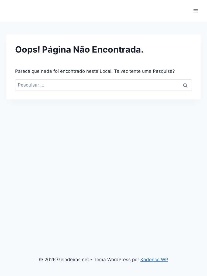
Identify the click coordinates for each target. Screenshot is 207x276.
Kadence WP (154, 259)
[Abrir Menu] (196, 10)
